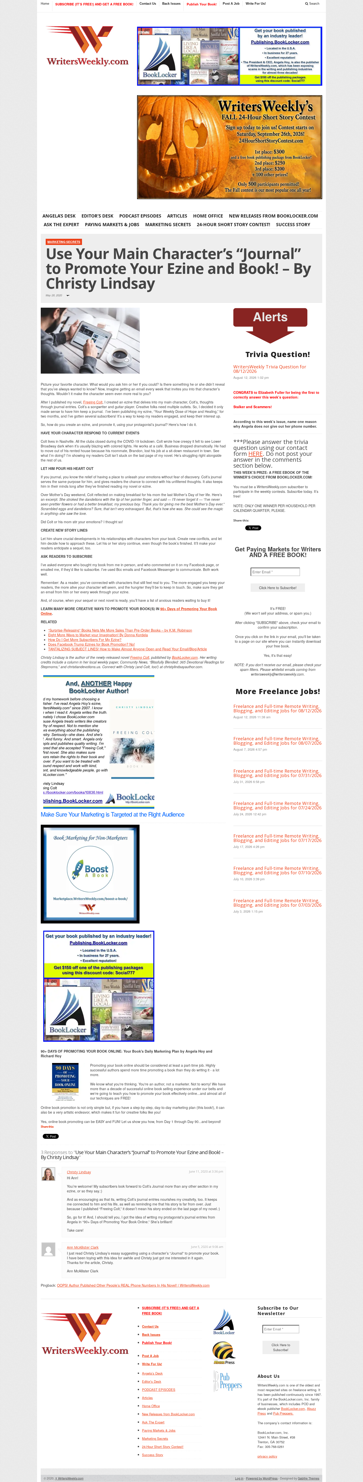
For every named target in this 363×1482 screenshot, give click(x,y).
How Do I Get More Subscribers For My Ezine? (84, 639)
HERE (255, 453)
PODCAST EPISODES (140, 216)
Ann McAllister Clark (83, 1247)
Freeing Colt (92, 402)
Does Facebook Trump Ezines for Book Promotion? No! (91, 644)
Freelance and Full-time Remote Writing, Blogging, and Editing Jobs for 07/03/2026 (277, 903)
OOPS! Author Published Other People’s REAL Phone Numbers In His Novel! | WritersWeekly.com (133, 1285)
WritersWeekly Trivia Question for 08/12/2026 (269, 369)
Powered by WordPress (262, 1478)
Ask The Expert (61, 224)
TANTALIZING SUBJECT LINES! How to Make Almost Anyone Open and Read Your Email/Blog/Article (127, 648)
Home (45, 3)
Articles (177, 216)
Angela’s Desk (59, 216)
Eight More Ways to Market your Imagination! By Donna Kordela (98, 634)
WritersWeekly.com (69, 1478)
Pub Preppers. (283, 1413)
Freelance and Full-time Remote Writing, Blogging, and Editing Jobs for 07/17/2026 (277, 838)
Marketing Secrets (168, 224)
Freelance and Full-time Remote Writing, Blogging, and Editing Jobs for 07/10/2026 (277, 870)
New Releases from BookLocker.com (273, 216)
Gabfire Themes (308, 1478)
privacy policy (267, 1456)
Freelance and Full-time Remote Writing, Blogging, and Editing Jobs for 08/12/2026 (277, 708)
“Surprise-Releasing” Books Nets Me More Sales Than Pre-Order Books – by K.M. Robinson (120, 630)
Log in (239, 1478)
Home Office (208, 216)
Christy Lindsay (79, 1172)
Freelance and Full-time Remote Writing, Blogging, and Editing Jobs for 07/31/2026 (277, 773)
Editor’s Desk (97, 216)
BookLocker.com (185, 657)
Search (313, 3)
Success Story (293, 224)
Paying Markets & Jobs (112, 224)
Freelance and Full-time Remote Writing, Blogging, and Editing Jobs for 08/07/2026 (277, 741)
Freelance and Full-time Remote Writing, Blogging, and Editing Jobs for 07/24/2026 (277, 805)
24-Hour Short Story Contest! (233, 224)
